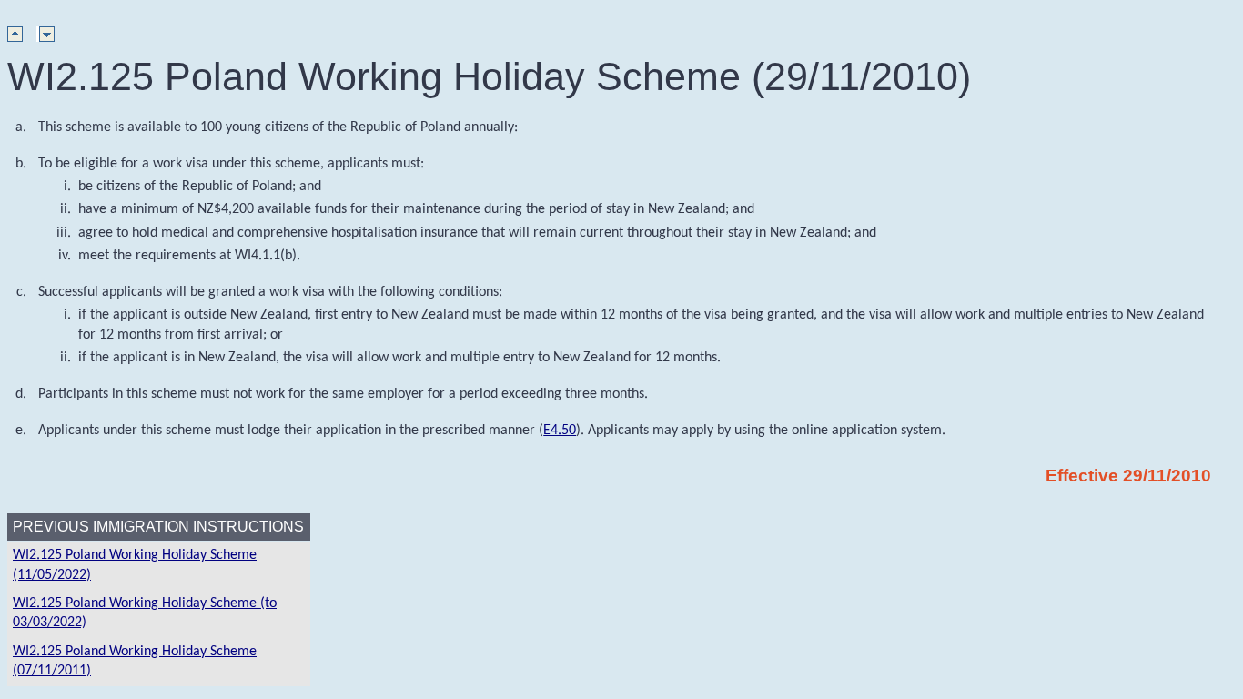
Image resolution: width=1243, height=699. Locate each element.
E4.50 (559, 430)
